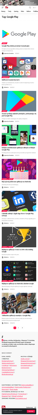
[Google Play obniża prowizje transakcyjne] (19, 33)
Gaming (5, 179)
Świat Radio (14, 389)
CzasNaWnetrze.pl (8, 372)
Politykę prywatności (8, 412)
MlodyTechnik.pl (17, 396)
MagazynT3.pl (6, 396)
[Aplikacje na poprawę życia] (19, 67)
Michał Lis (6, 87)
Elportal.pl (5, 389)
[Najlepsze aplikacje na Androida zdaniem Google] (19, 271)
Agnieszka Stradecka (9, 53)
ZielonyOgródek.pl (8, 370)
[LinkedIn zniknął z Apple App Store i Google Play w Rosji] (19, 201)
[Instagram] (35, 407)
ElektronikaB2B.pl (27, 385)
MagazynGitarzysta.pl (28, 361)
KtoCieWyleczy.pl (21, 398)
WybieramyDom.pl (8, 363)
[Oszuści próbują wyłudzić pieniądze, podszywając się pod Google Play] (19, 101)
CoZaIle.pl (5, 365)
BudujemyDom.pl (7, 361)
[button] (31, 411)
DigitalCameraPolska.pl (9, 394)
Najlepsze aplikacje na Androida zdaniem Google (18, 283)
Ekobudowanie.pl (7, 374)
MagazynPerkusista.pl (28, 363)
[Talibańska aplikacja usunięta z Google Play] (19, 303)
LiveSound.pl (25, 368)
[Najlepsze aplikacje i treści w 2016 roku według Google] (19, 237)
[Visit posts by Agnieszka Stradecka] (3, 53)
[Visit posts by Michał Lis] (3, 87)
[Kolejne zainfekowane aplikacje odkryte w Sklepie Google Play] (19, 135)
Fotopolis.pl (22, 394)
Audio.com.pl (25, 359)
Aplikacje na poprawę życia (11, 80)
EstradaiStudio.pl (26, 365)
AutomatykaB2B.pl (8, 387)
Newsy (4, 43)
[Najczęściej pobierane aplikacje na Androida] (19, 169)
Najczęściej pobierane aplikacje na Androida (16, 182)
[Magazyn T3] (6, 7)
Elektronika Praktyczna (22, 387)
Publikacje (5, 77)
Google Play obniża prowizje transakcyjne (15, 46)
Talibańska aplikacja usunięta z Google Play (16, 315)
